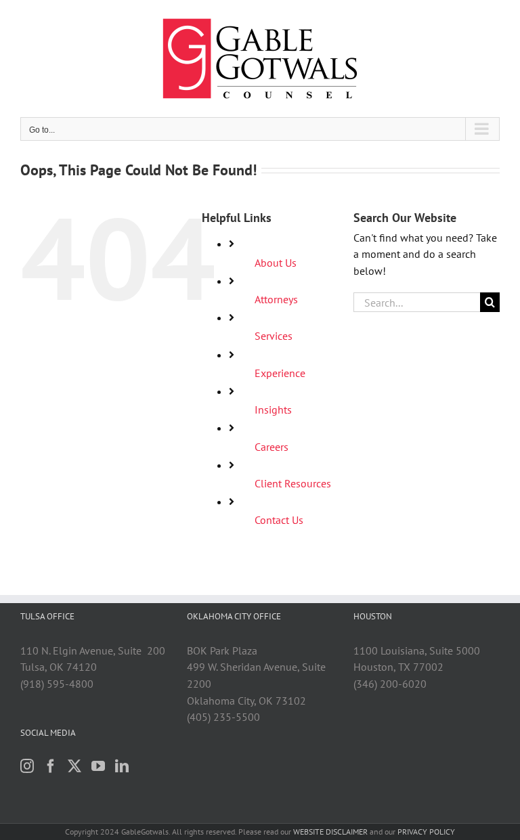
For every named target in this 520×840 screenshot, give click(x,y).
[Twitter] (74, 766)
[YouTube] (98, 766)
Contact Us (279, 520)
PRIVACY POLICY (426, 831)
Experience (280, 373)
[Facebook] (51, 766)
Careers (271, 447)
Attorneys (276, 299)
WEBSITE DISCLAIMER (330, 831)
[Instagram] (27, 766)
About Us (276, 262)
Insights (273, 409)
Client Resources (293, 483)
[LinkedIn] (122, 766)
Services (273, 335)
